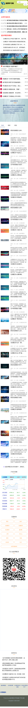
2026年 (7, 653)
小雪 (7, 645)
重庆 (7, 632)
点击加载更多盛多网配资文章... (14, 578)
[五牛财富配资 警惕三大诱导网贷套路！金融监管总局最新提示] (14, 59)
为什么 (20, 645)
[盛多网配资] (8, 3)
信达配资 (7, 641)
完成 (21, 649)
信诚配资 (21, 636)
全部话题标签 (14, 657)
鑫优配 (20, 641)
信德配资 (7, 636)
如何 (21, 632)
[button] (26, 11)
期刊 (7, 649)
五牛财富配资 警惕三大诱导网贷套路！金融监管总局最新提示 (13, 62)
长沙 (21, 653)
